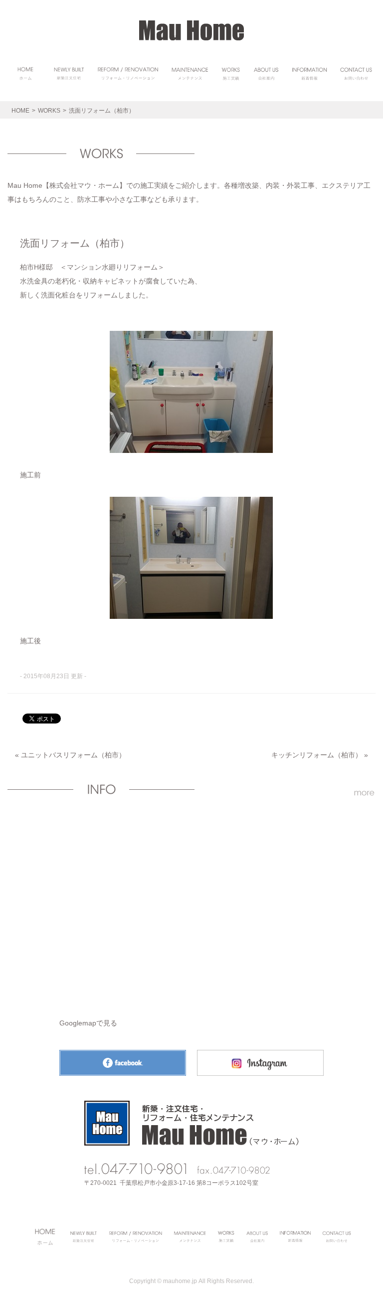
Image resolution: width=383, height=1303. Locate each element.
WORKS (49, 110)
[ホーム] (26, 73)
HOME (20, 110)
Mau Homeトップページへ (191, 1123)
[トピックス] (309, 73)
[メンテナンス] (190, 73)
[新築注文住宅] (70, 73)
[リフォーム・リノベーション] (128, 73)
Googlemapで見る (88, 1023)
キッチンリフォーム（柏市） (316, 755)
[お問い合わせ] (356, 73)
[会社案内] (266, 73)
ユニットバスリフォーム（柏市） (73, 755)
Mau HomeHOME (191, 30)
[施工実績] (231, 73)
